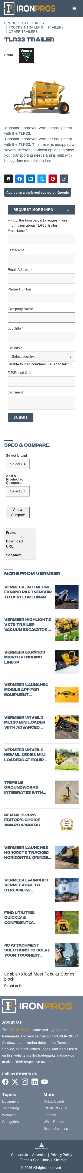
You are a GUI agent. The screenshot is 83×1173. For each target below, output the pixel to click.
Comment (15, 392)
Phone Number (19, 289)
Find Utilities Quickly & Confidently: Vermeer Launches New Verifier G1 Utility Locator (26, 918)
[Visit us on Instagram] (25, 1081)
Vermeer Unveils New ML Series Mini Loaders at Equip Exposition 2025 (25, 755)
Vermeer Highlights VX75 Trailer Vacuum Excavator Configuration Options (27, 625)
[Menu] (74, 8)
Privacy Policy (61, 1155)
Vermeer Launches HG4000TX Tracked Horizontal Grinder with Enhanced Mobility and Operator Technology (27, 852)
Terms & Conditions (35, 1160)
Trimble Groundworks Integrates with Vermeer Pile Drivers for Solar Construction (26, 787)
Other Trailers (23, 31)
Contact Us (19, 1155)
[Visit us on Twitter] (15, 1081)
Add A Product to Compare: (15, 479)
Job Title (15, 328)
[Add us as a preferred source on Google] (64, 179)
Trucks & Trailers (26, 27)
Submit (20, 417)
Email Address (20, 270)
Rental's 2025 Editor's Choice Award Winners (22, 820)
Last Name (17, 250)
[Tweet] (41, 179)
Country (15, 348)
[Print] (8, 179)
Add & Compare (18, 512)
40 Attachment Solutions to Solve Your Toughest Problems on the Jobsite (27, 950)
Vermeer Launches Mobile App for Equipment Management (26, 690)
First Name (17, 230)
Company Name (20, 309)
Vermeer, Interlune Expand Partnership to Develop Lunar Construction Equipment (28, 592)
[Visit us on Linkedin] (34, 1081)
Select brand (16, 455)
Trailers (55, 27)
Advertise (39, 1155)
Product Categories (24, 23)
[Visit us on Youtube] (44, 1081)
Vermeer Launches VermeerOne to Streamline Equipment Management (26, 885)
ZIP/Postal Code (20, 373)
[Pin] (53, 179)
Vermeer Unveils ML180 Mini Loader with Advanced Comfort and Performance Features (24, 722)
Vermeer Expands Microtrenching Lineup (24, 657)
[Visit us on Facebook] (5, 1081)
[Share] (19, 179)
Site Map (60, 1160)
